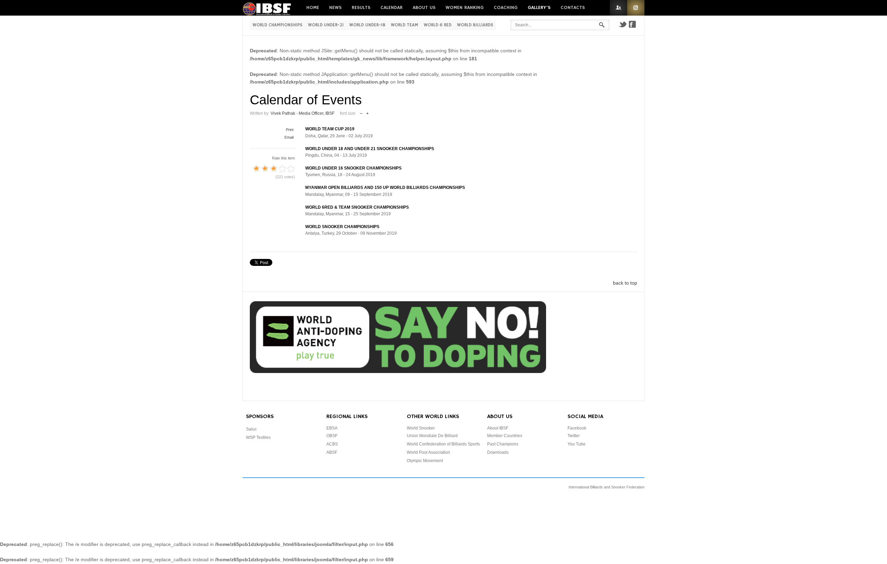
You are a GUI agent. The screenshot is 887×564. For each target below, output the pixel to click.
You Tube (577, 444)
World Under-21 (326, 25)
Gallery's (539, 8)
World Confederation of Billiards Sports (443, 444)
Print (289, 130)
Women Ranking (465, 8)
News (335, 8)
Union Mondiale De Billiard (432, 435)
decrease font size (361, 111)
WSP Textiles (258, 437)
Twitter (622, 24)
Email (288, 137)
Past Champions (502, 444)
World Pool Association (428, 452)
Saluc (251, 429)
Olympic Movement (425, 460)
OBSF (331, 435)
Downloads (498, 452)
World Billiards (475, 25)
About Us (424, 8)
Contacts (573, 8)
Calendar (391, 8)
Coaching (506, 8)
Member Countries (504, 435)
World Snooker (421, 428)
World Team (404, 25)
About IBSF (497, 428)
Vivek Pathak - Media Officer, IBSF (302, 113)
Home (312, 8)
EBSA (331, 428)
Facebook (632, 24)
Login (618, 8)
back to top (625, 283)
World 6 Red (437, 25)
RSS (635, 8)
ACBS (332, 444)
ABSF (331, 452)
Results (361, 8)
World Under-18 (367, 25)
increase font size (367, 111)
